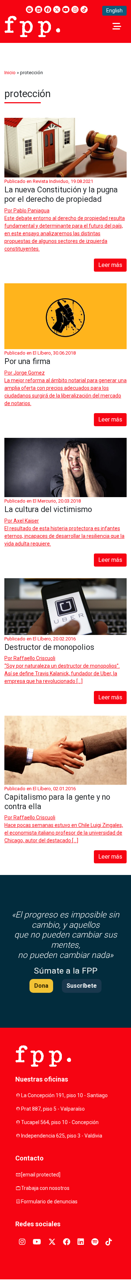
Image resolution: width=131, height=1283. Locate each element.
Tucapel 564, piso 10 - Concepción (60, 1122)
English (114, 10)
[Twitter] (56, 9)
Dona (41, 985)
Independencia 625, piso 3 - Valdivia (61, 1136)
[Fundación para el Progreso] (32, 26)
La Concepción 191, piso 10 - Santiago (64, 1095)
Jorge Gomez (29, 373)
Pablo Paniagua (31, 210)
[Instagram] (75, 9)
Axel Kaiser (26, 521)
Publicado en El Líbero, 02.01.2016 (40, 788)
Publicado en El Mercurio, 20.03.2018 (42, 501)
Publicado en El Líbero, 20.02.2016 (40, 639)
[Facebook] (47, 9)
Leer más (110, 264)
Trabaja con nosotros (45, 1188)
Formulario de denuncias (49, 1201)
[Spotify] (29, 9)
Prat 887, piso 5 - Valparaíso (53, 1109)
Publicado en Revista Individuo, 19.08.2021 (48, 181)
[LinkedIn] (38, 9)
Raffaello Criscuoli (34, 658)
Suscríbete (82, 985)
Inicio (10, 72)
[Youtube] (66, 9)
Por (26, 210)
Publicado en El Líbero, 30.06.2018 (40, 353)
